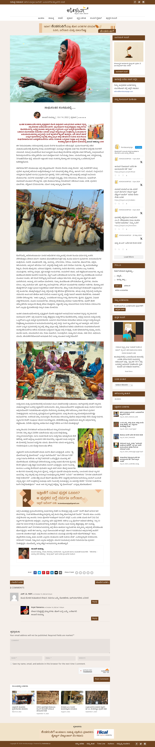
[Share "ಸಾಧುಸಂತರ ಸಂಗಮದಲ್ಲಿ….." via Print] (60, 573)
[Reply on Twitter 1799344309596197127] (116, 204)
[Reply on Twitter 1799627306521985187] (116, 175)
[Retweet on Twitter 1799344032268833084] (120, 229)
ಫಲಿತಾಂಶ (127, 286)
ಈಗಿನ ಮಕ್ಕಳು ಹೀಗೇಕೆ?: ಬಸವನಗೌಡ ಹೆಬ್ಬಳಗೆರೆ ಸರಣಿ (44, 2)
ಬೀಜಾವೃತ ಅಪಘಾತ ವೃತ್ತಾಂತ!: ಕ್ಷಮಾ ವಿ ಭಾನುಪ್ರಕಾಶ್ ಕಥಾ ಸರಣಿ (127, 65)
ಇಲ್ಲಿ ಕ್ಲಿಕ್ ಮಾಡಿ (119, 310)
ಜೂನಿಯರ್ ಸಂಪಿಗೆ (122, 72)
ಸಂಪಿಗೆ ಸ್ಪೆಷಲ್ (96, 18)
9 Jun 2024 (136, 159)
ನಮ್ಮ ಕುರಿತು (79, 744)
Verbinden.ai (46, 744)
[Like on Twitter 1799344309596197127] (124, 204)
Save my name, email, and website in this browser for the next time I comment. (49, 664)
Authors (111, 744)
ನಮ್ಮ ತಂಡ (90, 744)
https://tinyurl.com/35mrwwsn (125, 226)
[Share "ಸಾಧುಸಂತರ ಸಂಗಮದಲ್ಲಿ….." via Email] (56, 573)
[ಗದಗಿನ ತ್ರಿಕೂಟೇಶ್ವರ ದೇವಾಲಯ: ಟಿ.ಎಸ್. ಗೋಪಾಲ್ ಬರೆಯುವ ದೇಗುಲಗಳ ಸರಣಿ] (48, 697)
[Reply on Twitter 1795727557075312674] (116, 249)
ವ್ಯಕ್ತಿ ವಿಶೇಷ (81, 18)
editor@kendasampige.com (123, 92)
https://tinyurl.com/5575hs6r (125, 172)
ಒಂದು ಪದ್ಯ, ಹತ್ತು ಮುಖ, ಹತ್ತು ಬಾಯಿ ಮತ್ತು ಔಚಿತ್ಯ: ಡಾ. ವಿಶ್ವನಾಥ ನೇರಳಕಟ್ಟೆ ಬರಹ (132, 425)
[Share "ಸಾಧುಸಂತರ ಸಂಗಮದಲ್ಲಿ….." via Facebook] (35, 573)
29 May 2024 (137, 236)
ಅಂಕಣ (41, 18)
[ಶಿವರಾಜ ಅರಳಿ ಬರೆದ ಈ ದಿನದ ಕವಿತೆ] (116, 436)
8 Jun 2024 (136, 182)
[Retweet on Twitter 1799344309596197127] (120, 204)
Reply (94, 602)
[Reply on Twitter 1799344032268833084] (116, 229)
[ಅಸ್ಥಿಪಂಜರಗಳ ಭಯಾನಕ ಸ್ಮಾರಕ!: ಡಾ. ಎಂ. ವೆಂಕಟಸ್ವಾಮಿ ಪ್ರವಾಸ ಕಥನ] (97, 697)
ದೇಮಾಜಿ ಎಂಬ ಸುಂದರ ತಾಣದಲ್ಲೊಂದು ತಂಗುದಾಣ (69, 708)
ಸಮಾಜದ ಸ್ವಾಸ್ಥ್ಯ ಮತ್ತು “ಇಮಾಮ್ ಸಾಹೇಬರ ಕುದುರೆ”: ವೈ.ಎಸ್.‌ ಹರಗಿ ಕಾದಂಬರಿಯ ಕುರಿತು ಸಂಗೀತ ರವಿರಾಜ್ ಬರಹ (128, 350)
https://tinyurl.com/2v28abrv (125, 200)
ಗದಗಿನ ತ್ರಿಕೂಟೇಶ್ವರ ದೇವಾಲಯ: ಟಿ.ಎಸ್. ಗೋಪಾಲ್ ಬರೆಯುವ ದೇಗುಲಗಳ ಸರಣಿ (46, 709)
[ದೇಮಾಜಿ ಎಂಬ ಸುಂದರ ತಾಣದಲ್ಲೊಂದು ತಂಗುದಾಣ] (72, 697)
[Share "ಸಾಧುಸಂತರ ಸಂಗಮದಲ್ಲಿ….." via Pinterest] (48, 573)
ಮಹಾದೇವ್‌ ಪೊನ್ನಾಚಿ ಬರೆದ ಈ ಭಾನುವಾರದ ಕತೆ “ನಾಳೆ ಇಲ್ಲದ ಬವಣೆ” (130, 460)
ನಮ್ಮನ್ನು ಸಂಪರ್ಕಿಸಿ (123, 744)
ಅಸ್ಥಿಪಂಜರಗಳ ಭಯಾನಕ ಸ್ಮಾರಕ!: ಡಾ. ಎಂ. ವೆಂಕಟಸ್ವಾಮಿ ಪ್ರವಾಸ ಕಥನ (96, 708)
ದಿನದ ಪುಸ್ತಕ (132, 452)
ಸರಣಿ (60, 18)
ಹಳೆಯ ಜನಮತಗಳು (121, 291)
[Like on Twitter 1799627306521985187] (124, 175)
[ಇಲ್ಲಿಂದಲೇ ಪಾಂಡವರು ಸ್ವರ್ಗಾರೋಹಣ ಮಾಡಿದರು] (23, 697)
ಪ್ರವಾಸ (70, 18)
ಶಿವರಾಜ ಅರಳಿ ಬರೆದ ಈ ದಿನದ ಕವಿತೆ (131, 435)
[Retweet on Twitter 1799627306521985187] (120, 175)
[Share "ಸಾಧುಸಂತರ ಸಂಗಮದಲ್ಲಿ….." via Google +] (43, 573)
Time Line (101, 744)
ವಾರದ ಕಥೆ (132, 464)
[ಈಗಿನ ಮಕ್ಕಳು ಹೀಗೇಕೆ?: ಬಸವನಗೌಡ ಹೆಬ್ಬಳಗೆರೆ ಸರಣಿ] (116, 414)
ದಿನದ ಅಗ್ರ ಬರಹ (133, 417)
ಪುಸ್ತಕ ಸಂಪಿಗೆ (111, 18)
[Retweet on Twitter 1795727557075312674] (120, 249)
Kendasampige (125, 159)
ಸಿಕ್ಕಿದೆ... (119, 276)
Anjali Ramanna (37, 607)
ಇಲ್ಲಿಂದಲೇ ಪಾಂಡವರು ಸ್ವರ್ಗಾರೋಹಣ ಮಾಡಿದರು (20, 708)
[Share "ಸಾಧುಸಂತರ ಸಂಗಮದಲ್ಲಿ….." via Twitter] (39, 573)
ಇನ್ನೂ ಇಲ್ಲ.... (122, 280)
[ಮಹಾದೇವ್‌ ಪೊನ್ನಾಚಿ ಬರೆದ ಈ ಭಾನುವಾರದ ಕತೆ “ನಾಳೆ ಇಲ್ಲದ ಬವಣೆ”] (116, 459)
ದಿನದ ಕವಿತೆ (132, 438)
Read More (129, 372)
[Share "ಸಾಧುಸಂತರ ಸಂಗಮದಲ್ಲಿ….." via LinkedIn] (52, 573)
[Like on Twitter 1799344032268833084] (124, 229)
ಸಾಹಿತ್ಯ (51, 18)
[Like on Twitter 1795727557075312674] (124, 249)
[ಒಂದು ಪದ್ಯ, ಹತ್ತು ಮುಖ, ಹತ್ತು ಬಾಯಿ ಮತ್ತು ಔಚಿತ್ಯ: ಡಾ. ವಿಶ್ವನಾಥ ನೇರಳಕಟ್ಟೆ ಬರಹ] (116, 424)
